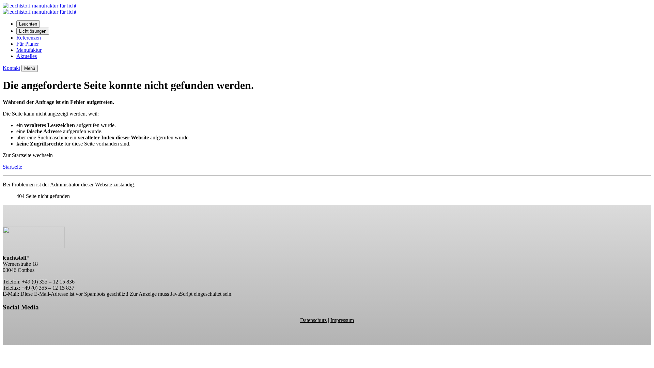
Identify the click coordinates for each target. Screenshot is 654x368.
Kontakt (11, 68)
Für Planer (27, 44)
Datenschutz (313, 320)
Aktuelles (26, 56)
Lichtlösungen (32, 31)
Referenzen (28, 38)
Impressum (342, 320)
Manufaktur (29, 50)
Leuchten (28, 24)
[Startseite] (39, 12)
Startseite (12, 167)
